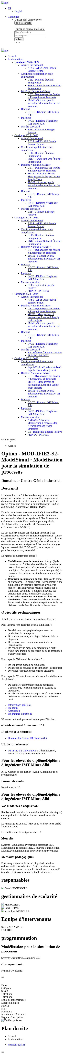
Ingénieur (26, 117)
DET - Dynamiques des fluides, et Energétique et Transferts (44, 96)
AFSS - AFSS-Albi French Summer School (42, 69)
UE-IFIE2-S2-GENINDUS (22, 750)
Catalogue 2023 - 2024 (26, 293)
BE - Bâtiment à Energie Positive (45, 352)
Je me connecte (23, 23)
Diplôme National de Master (35, 91)
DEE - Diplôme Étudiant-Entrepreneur (41, 81)
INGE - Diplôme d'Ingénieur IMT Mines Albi (42, 122)
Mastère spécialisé (30, 126)
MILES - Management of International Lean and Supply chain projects (43, 317)
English (18, 11)
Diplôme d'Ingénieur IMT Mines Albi (27, 738)
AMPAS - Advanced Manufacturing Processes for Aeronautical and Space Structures (42, 424)
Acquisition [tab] (14, 710)
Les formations (15, 59)
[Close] (2, 977)
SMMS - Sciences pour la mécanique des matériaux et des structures (44, 103)
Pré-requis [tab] (13, 707)
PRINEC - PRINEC (38, 290)
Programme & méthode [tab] (20, 713)
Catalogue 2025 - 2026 (26, 135)
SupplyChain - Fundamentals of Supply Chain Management (44, 368)
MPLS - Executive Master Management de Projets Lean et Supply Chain (44, 176)
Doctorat (25, 109)
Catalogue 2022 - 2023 (26, 358)
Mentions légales (16, 1044)
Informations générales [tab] (19, 705)
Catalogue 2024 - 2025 (26, 217)
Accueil (12, 56)
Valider (19, 39)
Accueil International (32, 65)
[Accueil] (5, 2)
